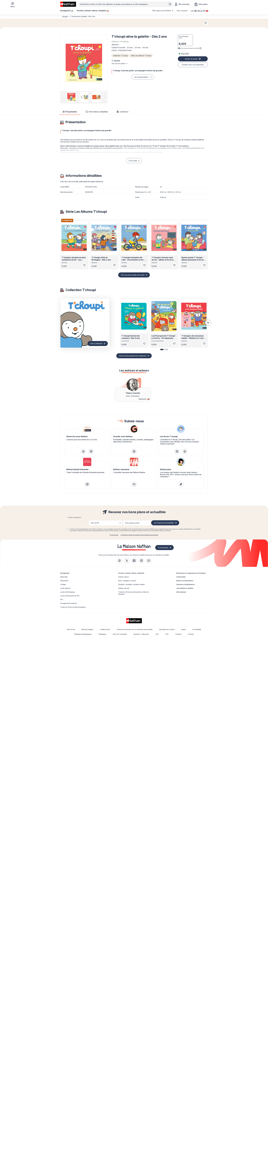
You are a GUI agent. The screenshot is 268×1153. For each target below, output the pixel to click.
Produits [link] (191, 634)
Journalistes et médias (184, 588)
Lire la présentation (141, 77)
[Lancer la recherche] (170, 4)
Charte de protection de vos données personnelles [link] (135, 629)
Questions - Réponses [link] (141, 634)
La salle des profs (198, 11)
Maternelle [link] (64, 577)
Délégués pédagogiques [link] (83, 634)
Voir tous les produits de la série (132, 275)
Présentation (71, 112)
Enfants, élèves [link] (123, 577)
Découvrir (142, 399)
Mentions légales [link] (87, 629)
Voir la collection (96, 343)
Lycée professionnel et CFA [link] (69, 596)
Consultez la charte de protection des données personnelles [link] (139, 535)
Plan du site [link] (71, 629)
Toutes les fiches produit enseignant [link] (73, 607)
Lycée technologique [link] (67, 592)
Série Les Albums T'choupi (141, 56)
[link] (83, 451)
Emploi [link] (183, 629)
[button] (84, 62)
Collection (124, 112)
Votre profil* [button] (95, 523)
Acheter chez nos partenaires (193, 65)
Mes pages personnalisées (162, 10)
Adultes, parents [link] (123, 588)
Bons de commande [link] (120, 634)
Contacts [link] (178, 634)
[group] (71, 97)
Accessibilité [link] (197, 629)
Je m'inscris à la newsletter (164, 523)
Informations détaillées (98, 112)
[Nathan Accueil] (68, 4)
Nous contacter (182, 11)
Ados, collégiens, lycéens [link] (127, 581)
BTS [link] (61, 599)
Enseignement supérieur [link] (68, 603)
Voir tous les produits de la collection (132, 356)
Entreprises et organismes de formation (191, 573)
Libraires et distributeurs (185, 584)
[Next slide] (105, 97)
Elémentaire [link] (64, 581)
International (181, 592)
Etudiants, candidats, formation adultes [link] (131, 584)
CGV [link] (167, 634)
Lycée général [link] (65, 588)
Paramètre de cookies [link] (167, 629)
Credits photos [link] (105, 629)
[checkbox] (68, 529)
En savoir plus (114, 535)
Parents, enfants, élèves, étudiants (131, 573)
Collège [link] (63, 584)
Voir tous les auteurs (119, 63)
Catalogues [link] (102, 634)
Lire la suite (133, 161)
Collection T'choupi (120, 56)
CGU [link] (157, 634)
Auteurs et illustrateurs (184, 581)
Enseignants (64, 573)
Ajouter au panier (191, 59)
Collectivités (181, 577)
